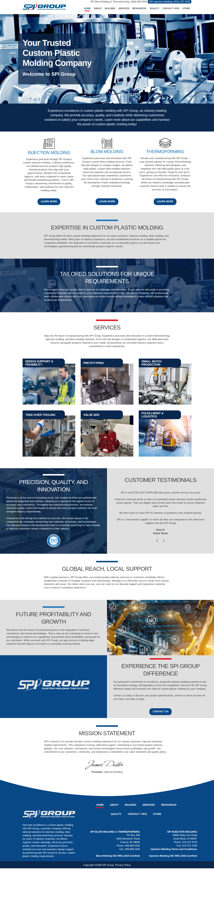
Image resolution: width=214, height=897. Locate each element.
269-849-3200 (132, 845)
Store (186, 8)
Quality (154, 8)
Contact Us (160, 711)
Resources (139, 8)
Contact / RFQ (170, 8)
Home (87, 8)
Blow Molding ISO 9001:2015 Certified (118, 855)
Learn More (49, 201)
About (98, 8)
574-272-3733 (189, 842)
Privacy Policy (123, 865)
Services (123, 8)
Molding (110, 8)
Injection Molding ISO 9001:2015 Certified (173, 855)
